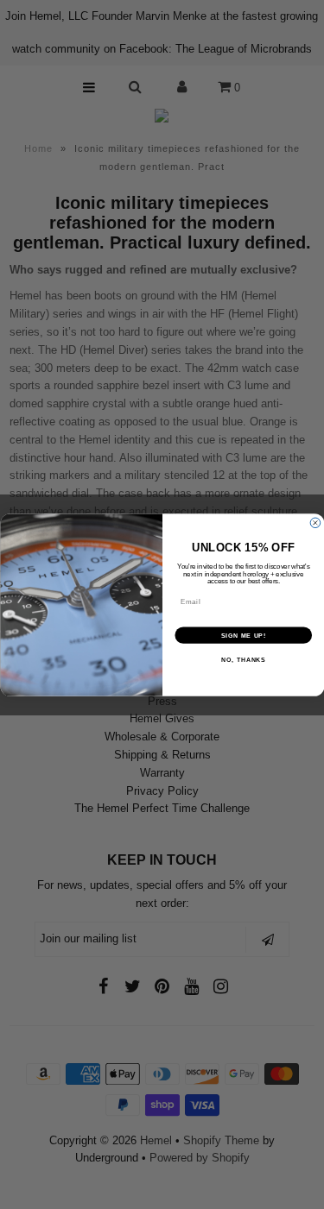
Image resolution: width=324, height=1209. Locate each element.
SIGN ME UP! (242, 635)
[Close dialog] (315, 523)
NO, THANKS (243, 660)
